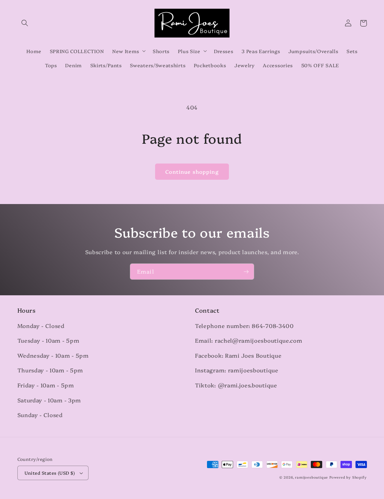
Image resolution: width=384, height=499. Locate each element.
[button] (25, 23)
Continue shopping (192, 171)
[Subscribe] (246, 271)
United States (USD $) (50, 473)
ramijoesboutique (311, 477)
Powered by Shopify (348, 477)
